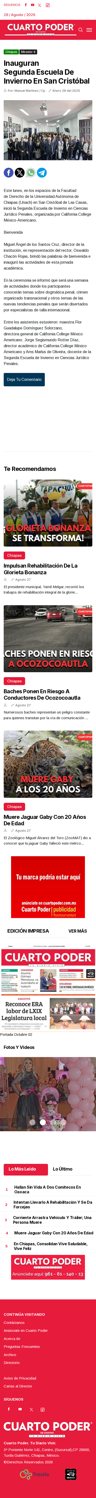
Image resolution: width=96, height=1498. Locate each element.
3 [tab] (53, 1028)
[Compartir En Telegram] (42, 176)
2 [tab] (43, 1028)
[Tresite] (34, 1474)
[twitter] (39, 5)
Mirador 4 (28, 52)
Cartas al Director (18, 1386)
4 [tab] (63, 1028)
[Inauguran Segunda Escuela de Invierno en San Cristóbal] (48, 130)
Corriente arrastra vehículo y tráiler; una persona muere (52, 1220)
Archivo (10, 1355)
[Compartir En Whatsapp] (31, 176)
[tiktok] (48, 5)
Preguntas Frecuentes (22, 1346)
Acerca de (12, 1339)
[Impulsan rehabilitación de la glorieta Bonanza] (48, 513)
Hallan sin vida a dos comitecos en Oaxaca (47, 1189)
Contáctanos (14, 1322)
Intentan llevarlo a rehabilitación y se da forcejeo (53, 1204)
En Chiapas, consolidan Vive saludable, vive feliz (51, 1246)
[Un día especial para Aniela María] (48, 1100)
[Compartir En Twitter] (20, 176)
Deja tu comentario (24, 379)
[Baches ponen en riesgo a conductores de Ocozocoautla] (48, 638)
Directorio (12, 1362)
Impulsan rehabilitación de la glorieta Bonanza (40, 568)
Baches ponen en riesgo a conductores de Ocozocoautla (42, 694)
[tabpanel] (48, 991)
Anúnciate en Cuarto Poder (26, 1330)
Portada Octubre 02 (16, 1034)
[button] (48, 1007)
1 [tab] (32, 1028)
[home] (41, 30)
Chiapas (11, 52)
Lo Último (62, 1169)
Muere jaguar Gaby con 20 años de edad (53, 1232)
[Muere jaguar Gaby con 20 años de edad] (48, 764)
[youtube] (32, 5)
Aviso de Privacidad (20, 1378)
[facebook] (25, 5)
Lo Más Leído (22, 1169)
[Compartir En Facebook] (9, 176)
